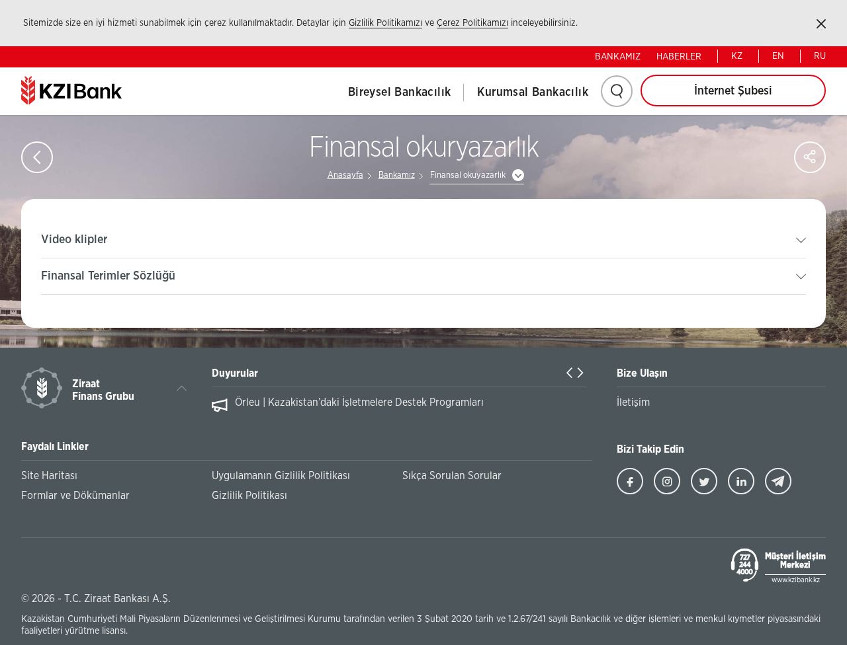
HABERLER (678, 56)
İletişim (633, 402)
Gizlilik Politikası (249, 495)
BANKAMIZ (618, 56)
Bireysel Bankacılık (399, 92)
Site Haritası (49, 476)
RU (820, 56)
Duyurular (235, 373)
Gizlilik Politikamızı (385, 23)
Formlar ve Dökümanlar (75, 495)
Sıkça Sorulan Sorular (452, 476)
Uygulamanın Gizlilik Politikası (281, 476)
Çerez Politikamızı (472, 23)
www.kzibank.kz (796, 580)
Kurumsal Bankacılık (532, 92)
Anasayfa (345, 175)
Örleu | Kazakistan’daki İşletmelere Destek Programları (359, 402)
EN (778, 56)
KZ (736, 56)
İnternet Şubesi (733, 91)
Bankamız (397, 175)
